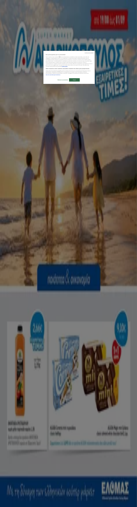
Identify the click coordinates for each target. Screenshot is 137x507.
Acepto (74, 79)
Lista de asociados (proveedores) (53, 74)
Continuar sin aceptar (89, 52)
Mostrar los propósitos (63, 79)
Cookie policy (65, 66)
